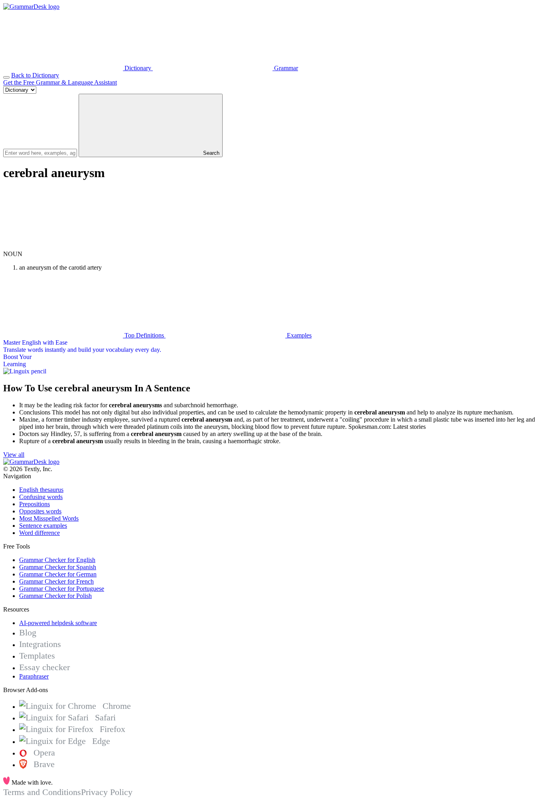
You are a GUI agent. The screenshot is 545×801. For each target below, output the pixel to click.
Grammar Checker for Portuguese (61, 588)
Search (210, 153)
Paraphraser (34, 676)
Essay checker (44, 667)
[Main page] (31, 6)
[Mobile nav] (6, 77)
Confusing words (41, 496)
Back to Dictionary (35, 75)
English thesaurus (41, 489)
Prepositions (34, 504)
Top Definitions (144, 335)
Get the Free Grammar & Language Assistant (60, 82)
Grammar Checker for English (57, 559)
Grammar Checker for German (58, 574)
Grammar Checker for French (56, 581)
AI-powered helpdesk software (58, 622)
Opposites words (40, 511)
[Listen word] (63, 246)
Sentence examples (43, 525)
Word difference (39, 532)
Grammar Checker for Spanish (57, 567)
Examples (298, 335)
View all (13, 454)
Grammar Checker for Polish (55, 595)
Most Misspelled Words (49, 518)
